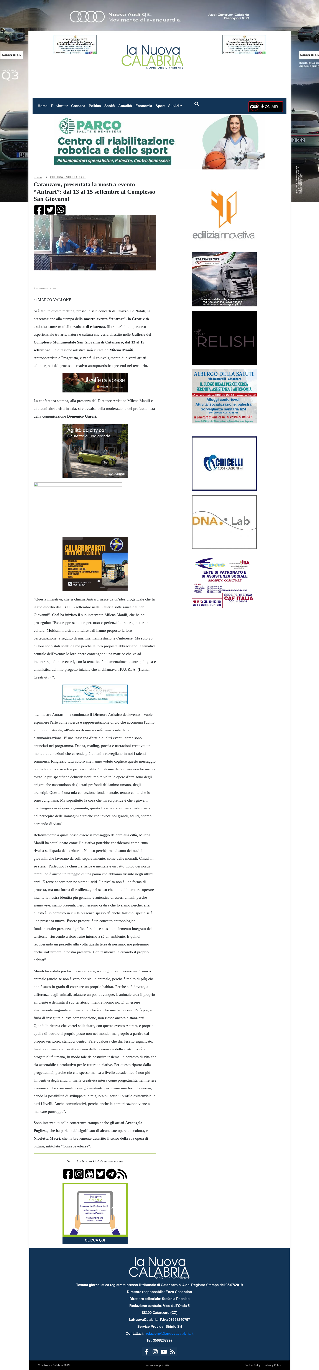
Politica (95, 106)
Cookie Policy (252, 1365)
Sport (160, 106)
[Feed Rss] (172, 1352)
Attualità (125, 106)
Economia (143, 106)
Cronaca (78, 106)
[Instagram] (155, 1352)
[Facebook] (146, 1352)
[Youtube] (164, 1352)
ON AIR (271, 106)
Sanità (109, 106)
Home (43, 106)
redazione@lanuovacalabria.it (169, 1333)
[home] (153, 55)
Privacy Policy (273, 1365)
